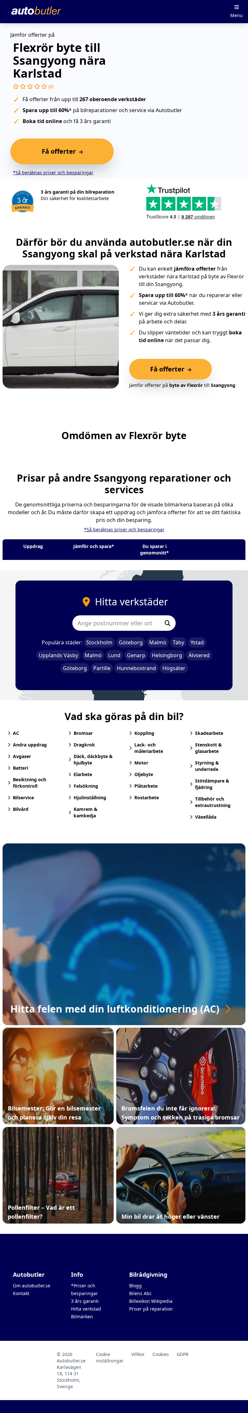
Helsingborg (167, 655)
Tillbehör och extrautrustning (213, 802)
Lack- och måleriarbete (148, 748)
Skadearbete (209, 733)
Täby (178, 642)
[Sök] (167, 623)
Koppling (144, 733)
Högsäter (173, 668)
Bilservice (23, 797)
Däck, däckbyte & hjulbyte (93, 759)
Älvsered (199, 655)
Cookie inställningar (110, 1357)
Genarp (136, 655)
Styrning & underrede (207, 766)
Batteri (20, 768)
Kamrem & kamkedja (86, 812)
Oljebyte (143, 774)
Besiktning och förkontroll (29, 782)
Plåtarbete (146, 786)
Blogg (135, 1286)
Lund (114, 655)
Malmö (157, 642)
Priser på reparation (151, 1309)
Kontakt (21, 1293)
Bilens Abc (140, 1293)
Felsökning (86, 786)
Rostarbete (146, 797)
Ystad (197, 642)
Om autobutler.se (31, 1286)
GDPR (183, 1354)
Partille (101, 668)
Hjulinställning (90, 797)
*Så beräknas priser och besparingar (53, 172)
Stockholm (99, 642)
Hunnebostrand (136, 668)
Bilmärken (82, 1316)
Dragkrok (84, 745)
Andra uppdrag (30, 745)
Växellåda (205, 817)
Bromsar (83, 733)
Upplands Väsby (58, 655)
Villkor (138, 1354)
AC (16, 733)
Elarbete (83, 774)
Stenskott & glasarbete (208, 748)
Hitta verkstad (86, 1309)
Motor (141, 763)
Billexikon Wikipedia (150, 1301)
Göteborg (131, 642)
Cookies (160, 1354)
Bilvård (20, 809)
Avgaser (22, 756)
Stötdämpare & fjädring (212, 784)
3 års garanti (85, 1301)
